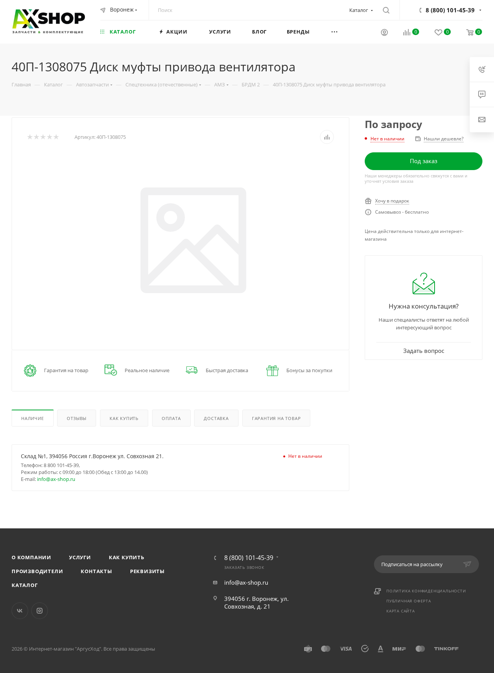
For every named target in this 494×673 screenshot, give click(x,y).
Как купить (126, 557)
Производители (37, 571)
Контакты (96, 571)
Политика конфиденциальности (426, 591)
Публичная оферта (408, 601)
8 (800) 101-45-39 (450, 10)
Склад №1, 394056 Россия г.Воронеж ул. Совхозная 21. (92, 456)
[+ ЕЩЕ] (344, 31)
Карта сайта (400, 611)
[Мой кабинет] (384, 33)
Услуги (80, 557)
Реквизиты (147, 571)
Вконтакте (20, 610)
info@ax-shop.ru (56, 479)
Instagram (39, 610)
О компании (31, 557)
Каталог (25, 585)
